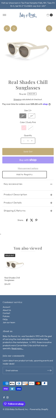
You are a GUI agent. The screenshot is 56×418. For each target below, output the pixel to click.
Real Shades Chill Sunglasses (12, 278)
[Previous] (7, 28)
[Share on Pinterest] (36, 220)
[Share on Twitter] (31, 220)
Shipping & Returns (15, 210)
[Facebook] (4, 398)
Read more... (17, 348)
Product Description (15, 194)
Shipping (17, 99)
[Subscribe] (49, 370)
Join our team (9, 322)
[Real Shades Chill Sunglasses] (15, 264)
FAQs (5, 319)
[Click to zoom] (49, 28)
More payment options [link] (28, 168)
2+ (23, 115)
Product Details (13, 202)
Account (6, 307)
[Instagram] (7, 398)
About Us (7, 310)
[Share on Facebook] (27, 220)
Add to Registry (24, 174)
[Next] (14, 28)
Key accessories (13, 183)
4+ (31, 115)
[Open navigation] (4, 15)
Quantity (28, 135)
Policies (6, 316)
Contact (6, 313)
